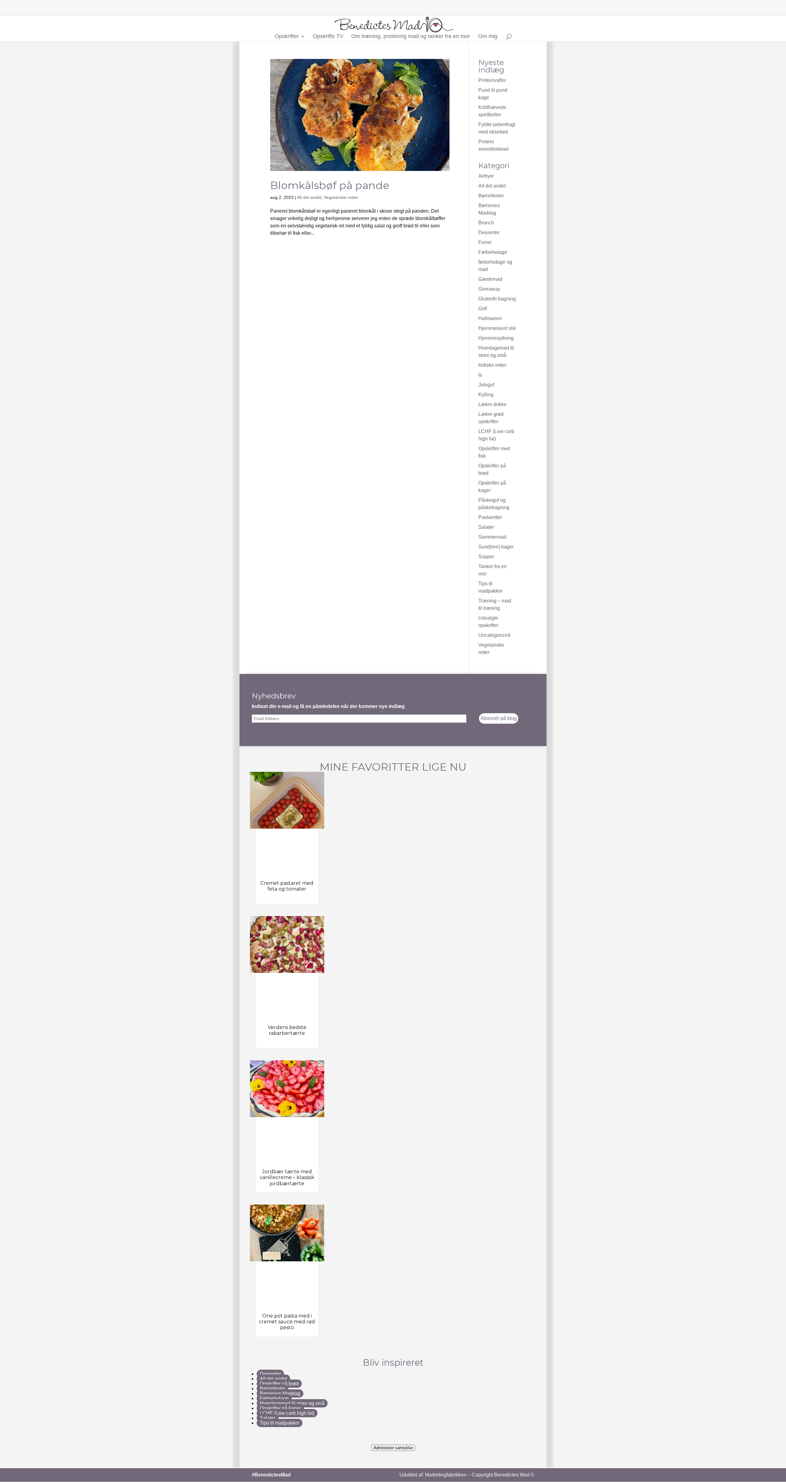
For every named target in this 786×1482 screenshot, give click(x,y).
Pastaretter (490, 517)
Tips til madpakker (279, 1423)
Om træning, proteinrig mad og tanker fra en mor (410, 36)
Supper (486, 556)
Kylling (485, 394)
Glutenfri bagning (497, 298)
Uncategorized (494, 635)
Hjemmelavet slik (497, 328)
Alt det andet (309, 197)
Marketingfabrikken (445, 1474)
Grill (482, 308)
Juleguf (486, 384)
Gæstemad (490, 279)
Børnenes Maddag (280, 1393)
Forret (484, 242)
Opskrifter (287, 36)
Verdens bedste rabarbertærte (287, 1030)
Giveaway (489, 289)
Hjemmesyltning (496, 338)
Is (480, 374)
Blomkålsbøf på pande (329, 185)
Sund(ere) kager (496, 546)
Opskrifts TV (328, 36)
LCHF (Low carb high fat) (287, 1413)
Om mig (487, 36)
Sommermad (492, 537)
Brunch (486, 222)
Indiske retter (492, 365)
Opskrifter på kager (280, 1408)
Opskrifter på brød (279, 1383)
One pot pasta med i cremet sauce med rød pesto (287, 1321)
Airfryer (486, 176)
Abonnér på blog (499, 718)
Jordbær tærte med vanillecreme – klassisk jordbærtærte (287, 1177)
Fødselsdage (492, 252)
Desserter (489, 232)
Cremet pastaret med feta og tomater (286, 886)
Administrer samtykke (393, 1447)
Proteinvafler (492, 80)
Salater (486, 527)
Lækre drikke (492, 404)
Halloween (490, 318)
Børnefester (491, 195)
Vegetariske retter (341, 197)
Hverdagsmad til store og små (292, 1403)
